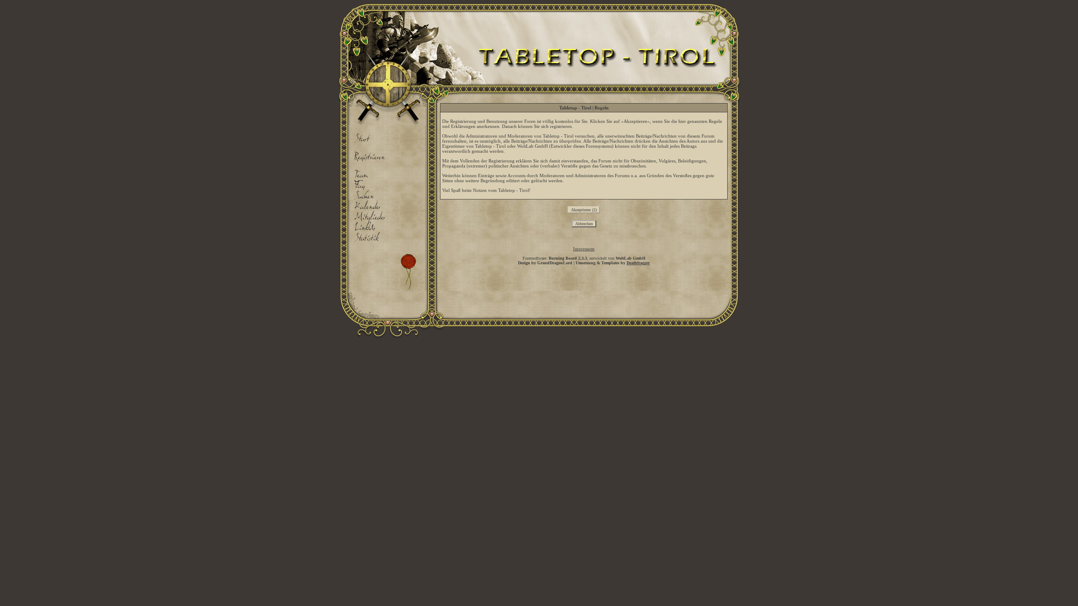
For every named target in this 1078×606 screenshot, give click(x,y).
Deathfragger (638, 262)
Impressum (584, 248)
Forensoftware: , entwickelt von (584, 258)
